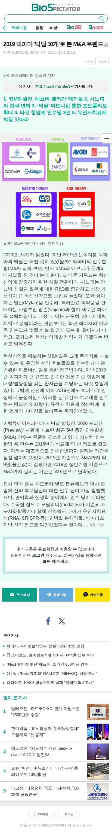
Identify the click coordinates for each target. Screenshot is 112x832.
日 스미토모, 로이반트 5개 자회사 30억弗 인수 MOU (51, 655)
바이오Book (96, 28)
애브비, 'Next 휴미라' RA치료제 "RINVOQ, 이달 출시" (52, 673)
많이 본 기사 (15, 697)
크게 (104, 61)
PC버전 (43, 814)
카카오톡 (96, 595)
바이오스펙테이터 (47, 6)
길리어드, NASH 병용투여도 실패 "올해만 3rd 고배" (50, 682)
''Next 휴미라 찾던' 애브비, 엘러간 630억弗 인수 (47, 664)
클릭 (47, 561)
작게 (91, 61)
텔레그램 (59, 595)
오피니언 (19, 27)
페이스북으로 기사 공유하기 (48, 621)
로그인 (38, 555)
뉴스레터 (23, 595)
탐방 (39, 27)
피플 (53, 27)
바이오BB (74, 28)
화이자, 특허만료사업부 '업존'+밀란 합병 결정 (45, 646)
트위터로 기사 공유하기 (62, 621)
